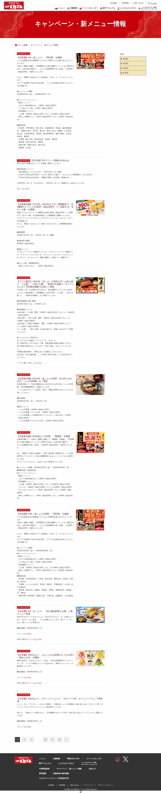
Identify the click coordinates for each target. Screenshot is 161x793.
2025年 (125, 63)
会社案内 (113, 3)
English (154, 4)
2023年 (125, 73)
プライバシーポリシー (105, 785)
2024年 (125, 68)
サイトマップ (88, 785)
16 (45, 739)
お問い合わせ (138, 3)
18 (59, 739)
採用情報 (125, 3)
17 (52, 739)
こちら (28, 634)
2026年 (125, 59)
